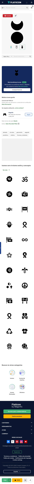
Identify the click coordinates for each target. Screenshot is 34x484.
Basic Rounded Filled (11, 123)
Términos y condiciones (10, 456)
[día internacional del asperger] (9, 209)
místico (13, 135)
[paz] (24, 285)
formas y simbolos (22, 135)
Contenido (5, 422)
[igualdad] (24, 300)
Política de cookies (9, 458)
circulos (12, 132)
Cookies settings (17, 460)
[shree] (9, 179)
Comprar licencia (17, 89)
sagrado (27, 132)
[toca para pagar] (9, 270)
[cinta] (24, 255)
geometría (19, 132)
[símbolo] (24, 240)
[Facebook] (8, 441)
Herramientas (7, 426)
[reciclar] (9, 331)
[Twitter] (12, 441)
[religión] (9, 285)
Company (5, 433)
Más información (23, 86)
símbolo (5, 132)
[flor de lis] (24, 270)
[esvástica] (9, 194)
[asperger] (9, 224)
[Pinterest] (17, 441)
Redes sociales (17, 437)
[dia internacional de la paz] (9, 346)
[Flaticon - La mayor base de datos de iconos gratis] (14, 2)
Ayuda (4, 430)
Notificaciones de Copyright (23, 458)
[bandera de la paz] (9, 300)
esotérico (5, 135)
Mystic (15, 121)
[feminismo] (24, 316)
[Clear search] (23, 8)
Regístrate (17, 452)
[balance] (24, 194)
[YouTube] (25, 441)
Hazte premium (17, 416)
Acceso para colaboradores (17, 411)
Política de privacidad (24, 456)
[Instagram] (21, 441)
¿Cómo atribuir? (19, 108)
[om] (24, 179)
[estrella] (9, 255)
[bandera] (24, 209)
